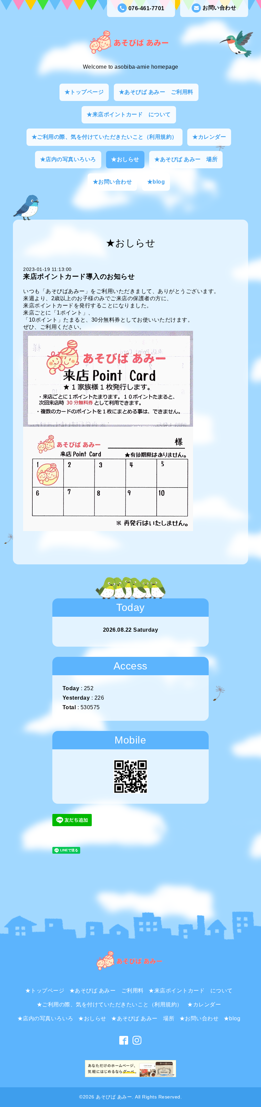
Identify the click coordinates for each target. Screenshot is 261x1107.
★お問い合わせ (112, 182)
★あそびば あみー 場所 (186, 159)
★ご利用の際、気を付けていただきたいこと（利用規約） (104, 137)
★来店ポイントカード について (129, 114)
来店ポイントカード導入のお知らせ (79, 276)
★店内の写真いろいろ (68, 159)
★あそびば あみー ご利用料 (156, 92)
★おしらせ (125, 159)
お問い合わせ (219, 8)
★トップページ (84, 92)
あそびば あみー (114, 1097)
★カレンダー (209, 137)
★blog (156, 182)
